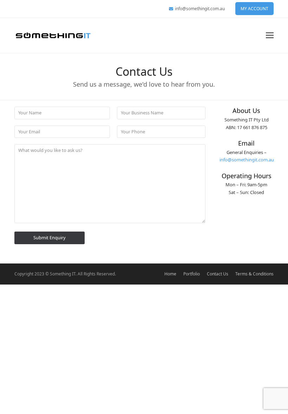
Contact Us (217, 274)
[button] (270, 35)
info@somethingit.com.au (200, 9)
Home (170, 274)
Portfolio (191, 274)
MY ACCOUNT (254, 9)
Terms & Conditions (254, 274)
